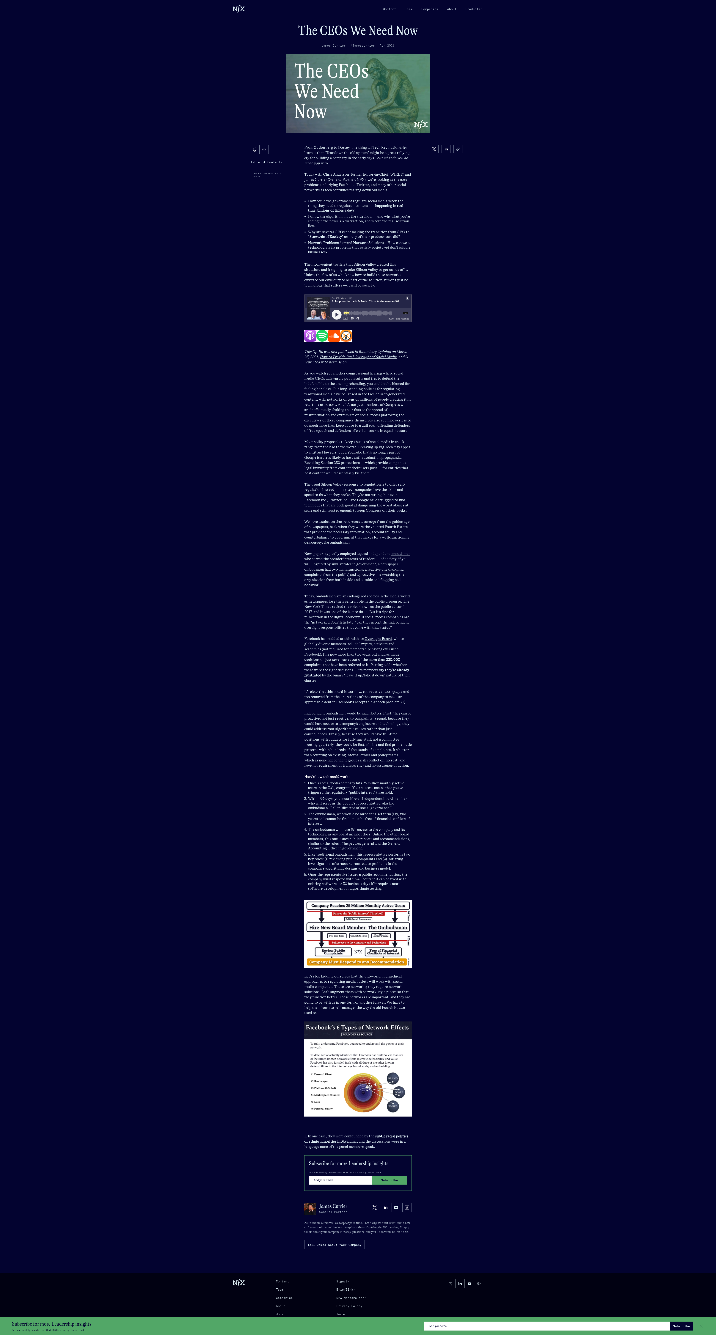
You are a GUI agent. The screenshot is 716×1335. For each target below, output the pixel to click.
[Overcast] (346, 336)
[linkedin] (446, 149)
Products (472, 9)
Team (408, 9)
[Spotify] (322, 336)
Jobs (279, 1314)
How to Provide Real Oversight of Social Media (358, 357)
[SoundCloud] (334, 336)
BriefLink (395, 1223)
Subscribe (681, 1326)
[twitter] (434, 149)
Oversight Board (378, 639)
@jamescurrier (363, 45)
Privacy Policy (349, 1306)
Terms (341, 1314)
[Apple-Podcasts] (310, 336)
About (451, 9)
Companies (429, 9)
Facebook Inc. (315, 500)
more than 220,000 (384, 659)
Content (389, 9)
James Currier (333, 45)
